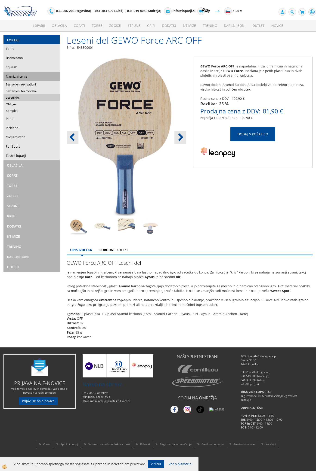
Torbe (97, 25)
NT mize (189, 25)
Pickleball (13, 128)
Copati (79, 25)
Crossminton (15, 137)
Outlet (258, 25)
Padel (10, 118)
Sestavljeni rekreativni (21, 84)
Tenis (10, 48)
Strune (134, 25)
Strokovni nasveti (245, 444)
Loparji (39, 25)
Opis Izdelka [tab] (81, 250)
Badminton (14, 58)
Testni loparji (16, 155)
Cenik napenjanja (212, 444)
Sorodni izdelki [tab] (113, 250)
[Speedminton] (197, 381)
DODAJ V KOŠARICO (253, 134)
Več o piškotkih (180, 464)
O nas (47, 444)
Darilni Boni (234, 25)
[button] (180, 137)
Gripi (151, 25)
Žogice (115, 25)
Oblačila (59, 25)
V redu (156, 464)
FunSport (13, 146)
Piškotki (145, 444)
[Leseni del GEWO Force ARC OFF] (78, 227)
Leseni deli (13, 97)
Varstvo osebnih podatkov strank (109, 444)
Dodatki (169, 25)
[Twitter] (187, 409)
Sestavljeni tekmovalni (21, 91)
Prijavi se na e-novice (38, 401)
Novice (277, 25)
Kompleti (12, 111)
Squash (11, 67)
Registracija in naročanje (176, 444)
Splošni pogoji (69, 444)
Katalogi (271, 444)
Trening (210, 25)
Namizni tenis (16, 76)
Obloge (11, 104)
